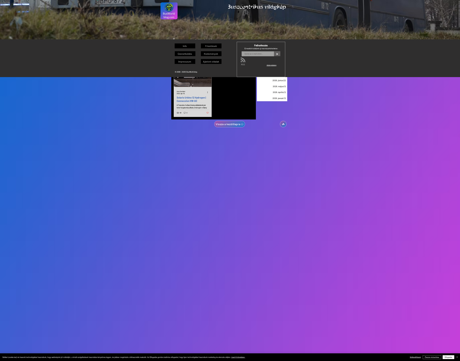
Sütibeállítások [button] (415, 357)
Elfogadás (448, 357)
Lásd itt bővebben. (238, 357)
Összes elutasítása (432, 357)
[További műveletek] (208, 92)
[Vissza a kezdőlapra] (283, 124)
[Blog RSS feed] (243, 60)
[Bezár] (457, 357)
